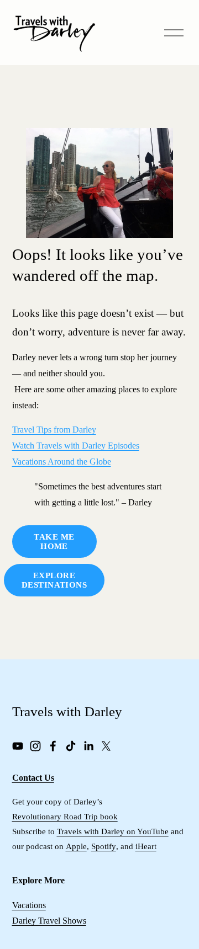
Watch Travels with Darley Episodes (75, 445)
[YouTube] (17, 745)
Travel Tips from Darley (54, 429)
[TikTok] (70, 745)
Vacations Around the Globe (61, 461)
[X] (106, 745)
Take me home (54, 541)
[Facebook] (53, 745)
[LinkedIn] (88, 745)
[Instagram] (35, 745)
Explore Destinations (54, 580)
